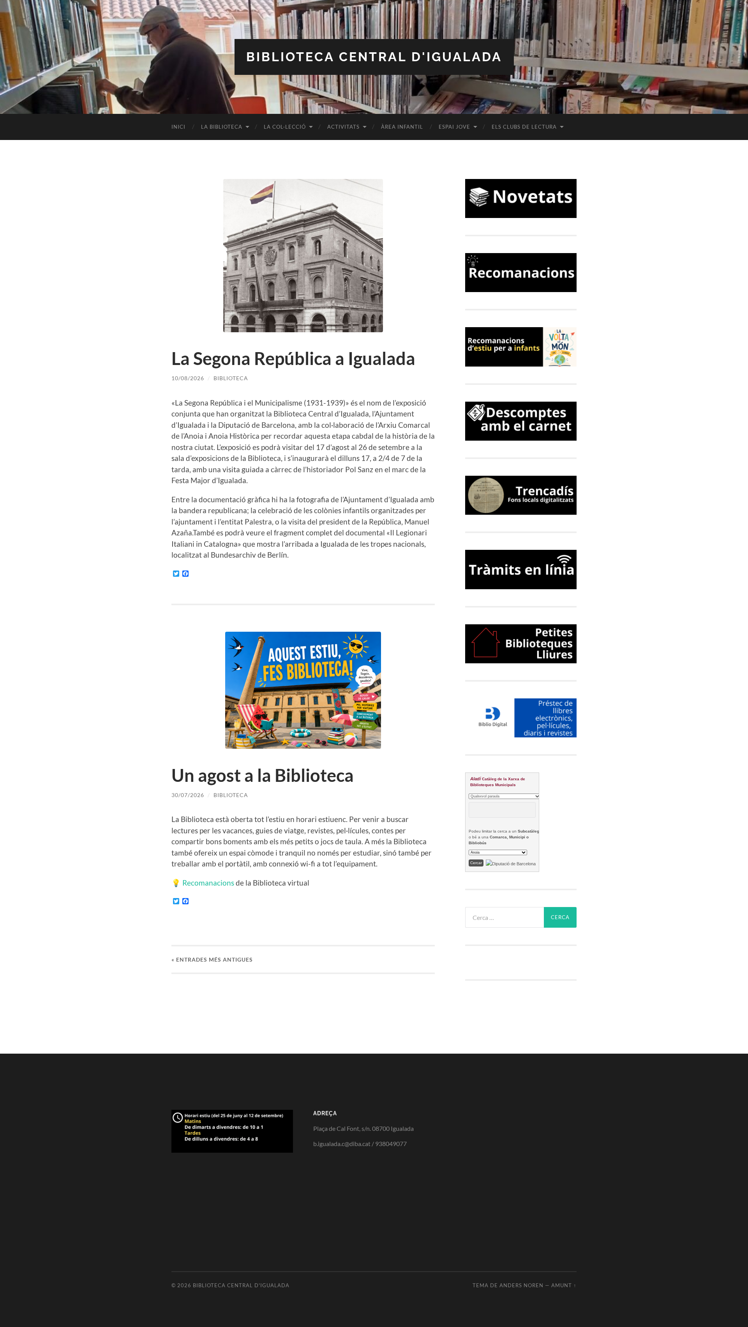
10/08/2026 (187, 378)
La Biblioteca (221, 127)
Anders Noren (521, 1285)
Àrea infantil (402, 127)
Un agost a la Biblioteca (262, 775)
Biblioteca (230, 378)
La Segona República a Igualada (293, 358)
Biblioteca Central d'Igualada (374, 57)
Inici (178, 127)
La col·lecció (285, 127)
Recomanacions (208, 882)
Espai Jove (454, 127)
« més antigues (212, 959)
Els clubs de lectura (524, 127)
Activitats (343, 127)
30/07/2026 (187, 795)
